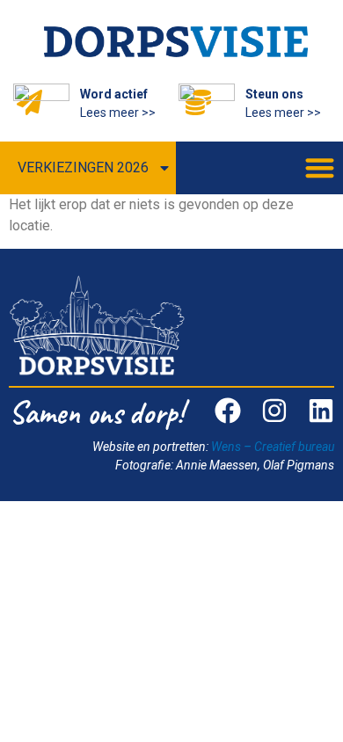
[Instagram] (274, 410)
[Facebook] (228, 410)
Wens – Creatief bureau (272, 447)
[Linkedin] (321, 410)
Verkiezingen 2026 (83, 167)
